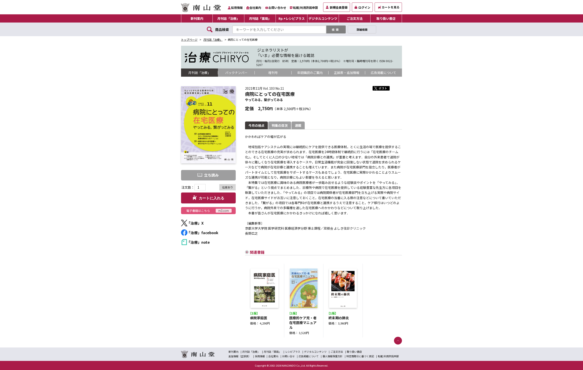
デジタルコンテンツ (323, 18)
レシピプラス (292, 351)
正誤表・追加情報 (346, 72)
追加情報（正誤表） (239, 356)
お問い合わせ (277, 7)
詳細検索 (362, 29)
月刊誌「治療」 (228, 18)
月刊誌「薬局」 (260, 18)
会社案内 (255, 7)
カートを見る (390, 7)
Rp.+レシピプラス (292, 18)
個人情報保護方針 (332, 356)
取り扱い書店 (386, 18)
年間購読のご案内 (310, 72)
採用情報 (237, 7)
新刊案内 (197, 18)
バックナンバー (236, 72)
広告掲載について (383, 72)
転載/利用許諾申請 (305, 7)
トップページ (189, 39)
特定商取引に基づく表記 (360, 356)
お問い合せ (288, 356)
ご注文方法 (355, 18)
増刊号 (273, 72)
